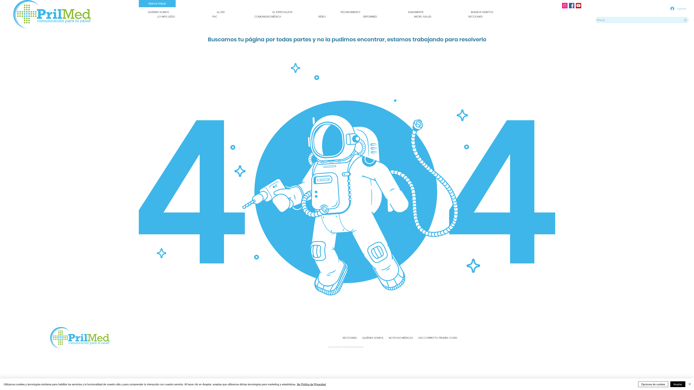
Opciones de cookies (653, 384)
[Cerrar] (689, 384)
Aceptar (677, 384)
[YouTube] (578, 5)
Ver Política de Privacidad (311, 384)
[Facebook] (571, 5)
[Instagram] (564, 5)
